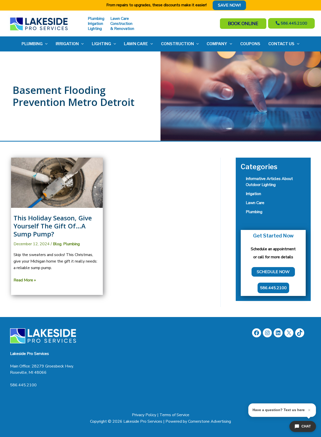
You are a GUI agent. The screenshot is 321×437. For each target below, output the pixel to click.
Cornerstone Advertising (209, 421)
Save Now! (229, 5)
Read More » (25, 280)
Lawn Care (255, 203)
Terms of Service (174, 415)
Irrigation (253, 194)
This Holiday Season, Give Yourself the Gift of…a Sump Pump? (53, 225)
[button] (45, 43)
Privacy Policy (144, 415)
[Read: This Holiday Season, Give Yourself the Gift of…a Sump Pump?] (57, 182)
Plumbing (71, 244)
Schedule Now (273, 272)
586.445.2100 (23, 385)
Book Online (243, 24)
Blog (57, 244)
